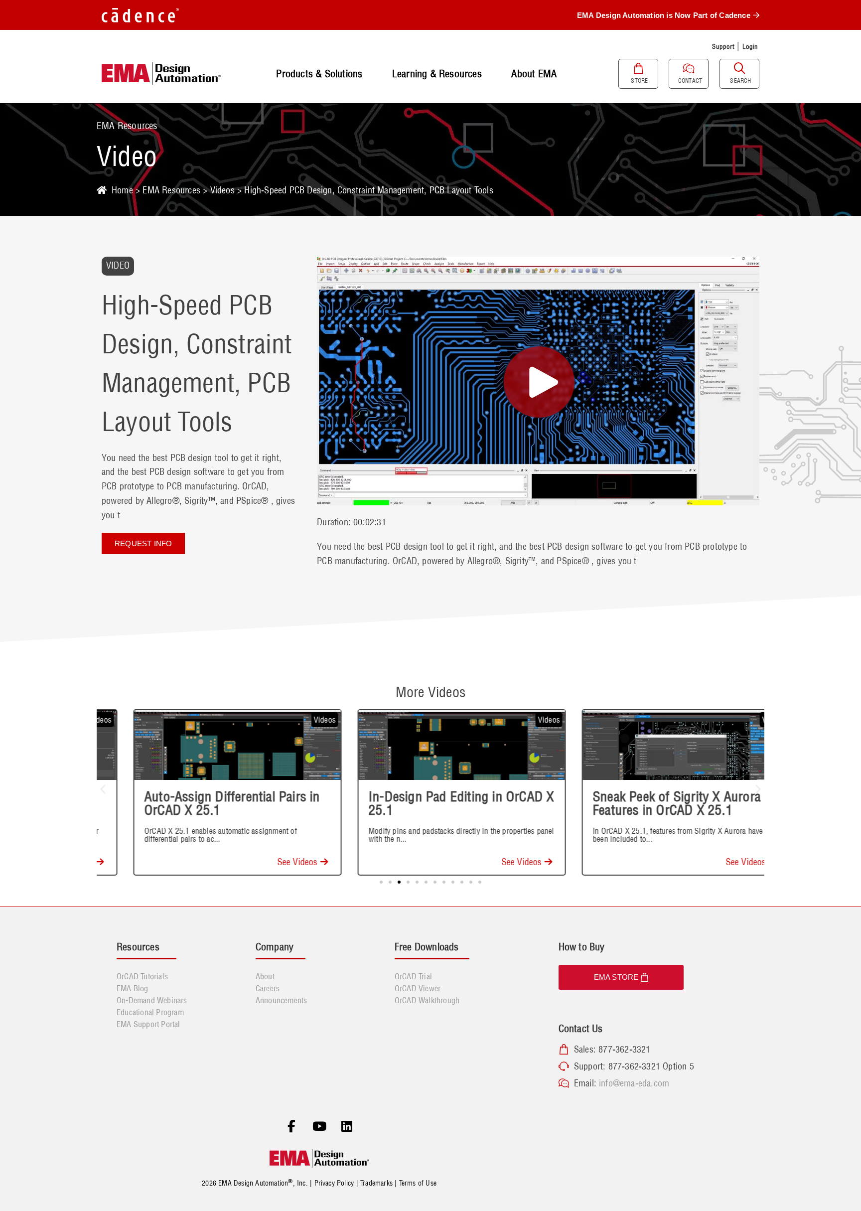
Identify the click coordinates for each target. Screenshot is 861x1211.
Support (723, 46)
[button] (103, 788)
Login (750, 46)
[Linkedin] (346, 1126)
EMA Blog (132, 988)
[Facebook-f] (291, 1126)
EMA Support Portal (148, 1024)
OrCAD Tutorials (142, 976)
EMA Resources (171, 190)
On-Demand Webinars (152, 1000)
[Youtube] (319, 1126)
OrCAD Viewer (417, 988)
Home (122, 190)
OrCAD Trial (413, 976)
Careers (268, 988)
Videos (222, 190)
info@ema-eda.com (634, 1083)
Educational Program (150, 1012)
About (265, 976)
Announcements (281, 1000)
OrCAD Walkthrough (427, 1000)
